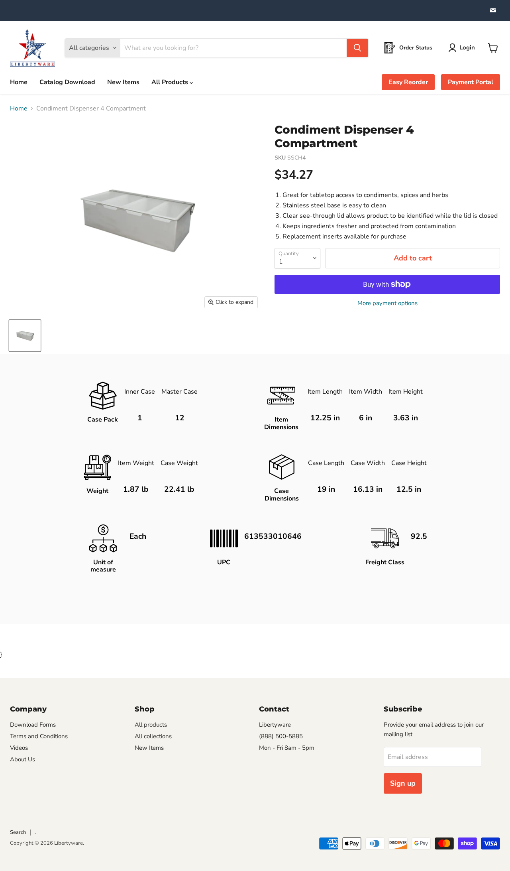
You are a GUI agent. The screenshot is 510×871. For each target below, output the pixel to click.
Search (18, 832)
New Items (123, 82)
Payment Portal (470, 82)
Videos (19, 748)
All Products (170, 82)
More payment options (387, 303)
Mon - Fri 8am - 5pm (286, 748)
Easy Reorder (408, 82)
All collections (153, 736)
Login (467, 47)
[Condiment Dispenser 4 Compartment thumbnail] (25, 335)
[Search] (357, 48)
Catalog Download (67, 82)
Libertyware (275, 725)
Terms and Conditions (39, 736)
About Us (22, 759)
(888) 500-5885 (281, 736)
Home (18, 82)
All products (151, 725)
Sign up (403, 783)
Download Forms (33, 725)
